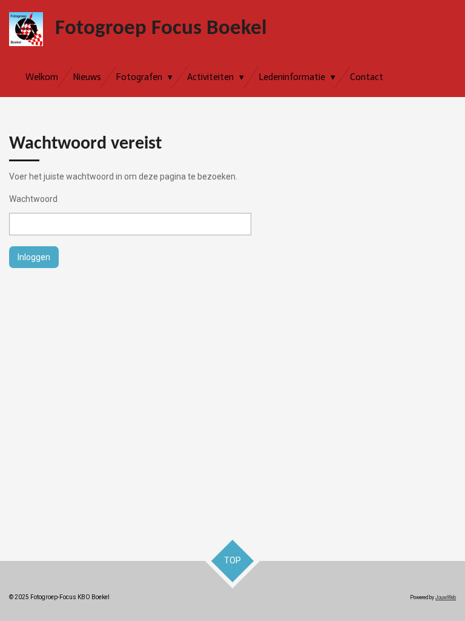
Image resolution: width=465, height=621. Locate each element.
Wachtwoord (33, 199)
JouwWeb (445, 597)
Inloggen (34, 257)
